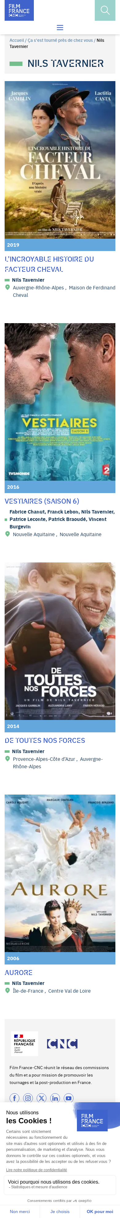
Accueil (17, 40)
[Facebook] (14, 1098)
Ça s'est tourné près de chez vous (60, 40)
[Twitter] (41, 1098)
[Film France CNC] (19, 10)
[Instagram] (28, 1098)
